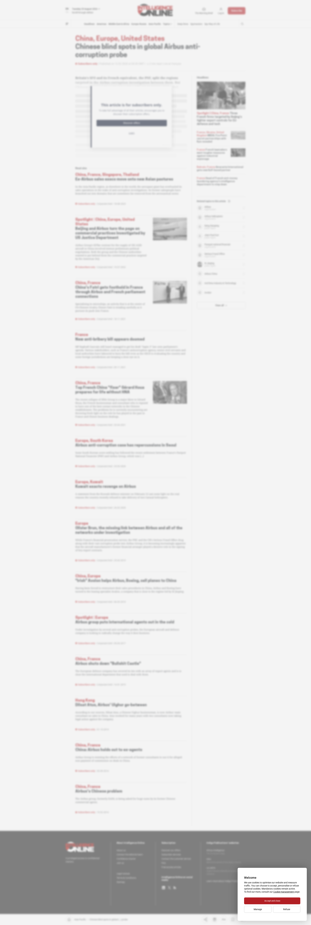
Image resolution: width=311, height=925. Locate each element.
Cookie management (283, 891)
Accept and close (272, 901)
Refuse (286, 909)
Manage (258, 909)
